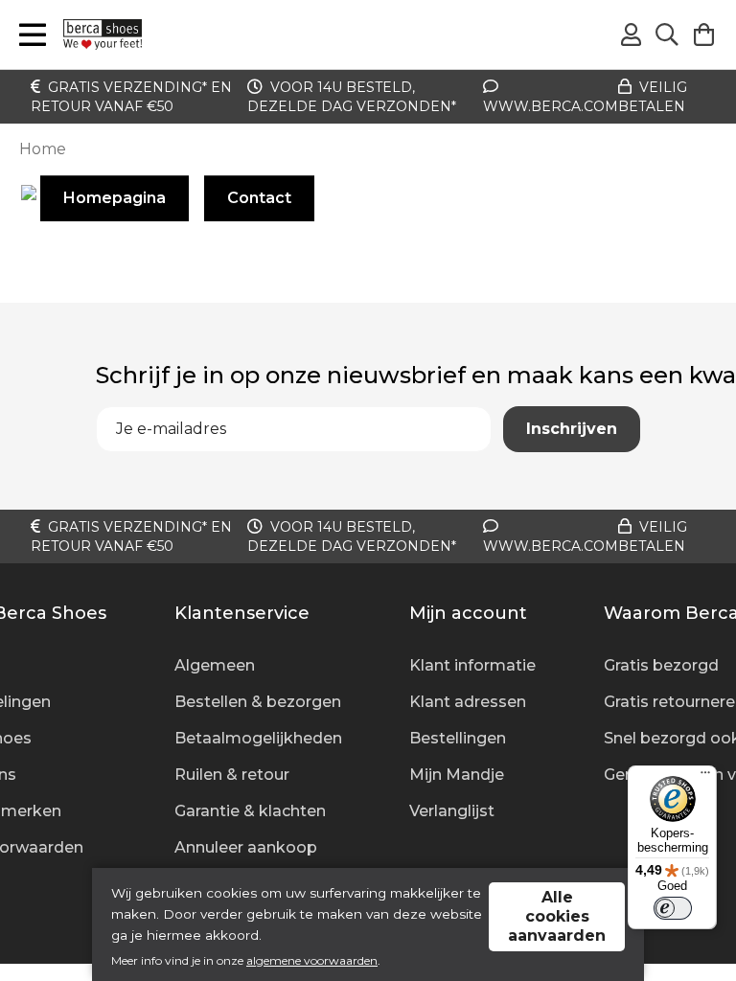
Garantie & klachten (250, 811)
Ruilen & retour (231, 774)
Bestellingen (457, 738)
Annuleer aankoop (245, 847)
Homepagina (114, 198)
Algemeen (214, 665)
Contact (259, 198)
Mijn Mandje (456, 774)
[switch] (673, 908)
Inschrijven (571, 429)
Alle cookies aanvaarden (557, 916)
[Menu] (705, 776)
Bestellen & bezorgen (257, 702)
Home (42, 149)
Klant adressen (467, 702)
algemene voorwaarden (312, 960)
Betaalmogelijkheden (258, 738)
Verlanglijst (451, 811)
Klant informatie (472, 665)
